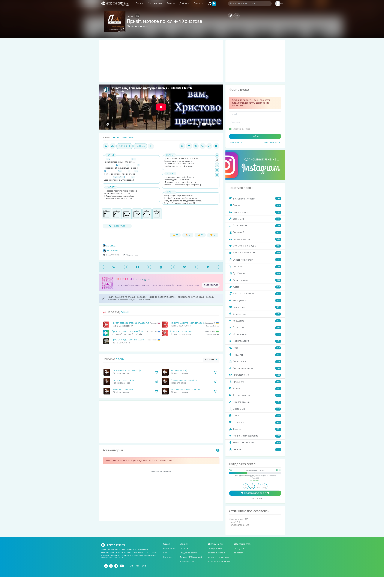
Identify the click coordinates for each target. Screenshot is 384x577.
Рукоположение (256, 402)
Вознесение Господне (256, 246)
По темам (167, 557)
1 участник (114, 251)
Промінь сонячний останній (185, 389)
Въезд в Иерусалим (256, 260)
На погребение (256, 341)
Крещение (256, 321)
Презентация (127, 138)
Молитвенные (256, 334)
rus (137, 566)
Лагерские (256, 327)
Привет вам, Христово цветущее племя (132, 323)
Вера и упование (256, 239)
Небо (256, 348)
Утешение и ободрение (256, 436)
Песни (139, 3)
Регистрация (236, 143)
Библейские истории (256, 199)
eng (144, 566)
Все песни (209, 360)
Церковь (256, 449)
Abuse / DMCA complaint (192, 557)
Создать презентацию (219, 561)
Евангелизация (256, 280)
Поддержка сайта (188, 553)
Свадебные (256, 409)
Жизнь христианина (256, 293)
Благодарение (256, 212)
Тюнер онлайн (215, 548)
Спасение (256, 422)
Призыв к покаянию (256, 368)
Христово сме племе (181, 331)
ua (131, 566)
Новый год (256, 355)
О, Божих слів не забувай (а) (127, 371)
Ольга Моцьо (111, 246)
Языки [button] (169, 3)
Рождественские (256, 395)
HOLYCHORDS (125, 279)
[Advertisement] (161, 61)
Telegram (238, 553)
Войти (255, 136)
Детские (256, 266)
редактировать (166, 297)
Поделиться (118, 226)
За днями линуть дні (123, 389)
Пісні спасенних (137, 26)
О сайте (184, 548)
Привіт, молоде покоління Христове (130, 331)
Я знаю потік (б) (179, 371)
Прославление (256, 375)
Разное (256, 388)
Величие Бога (256, 232)
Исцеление (256, 307)
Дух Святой (256, 273)
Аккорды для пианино (218, 557)
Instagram (239, 548)
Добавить (184, 3)
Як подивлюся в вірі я (123, 380)
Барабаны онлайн (216, 553)
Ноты (116, 138)
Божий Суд (256, 219)
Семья (256, 415)
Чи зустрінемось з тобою (184, 380)
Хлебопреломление (256, 442)
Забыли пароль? (272, 143)
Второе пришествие (256, 252)
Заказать (198, 3)
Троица (256, 429)
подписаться (211, 285)
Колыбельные (256, 314)
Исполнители (154, 3)
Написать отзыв (187, 561)
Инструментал (256, 300)
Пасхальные (256, 361)
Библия (256, 205)
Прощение (256, 382)
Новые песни (169, 548)
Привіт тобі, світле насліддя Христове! (189, 323)
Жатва (256, 287)
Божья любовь (256, 225)
